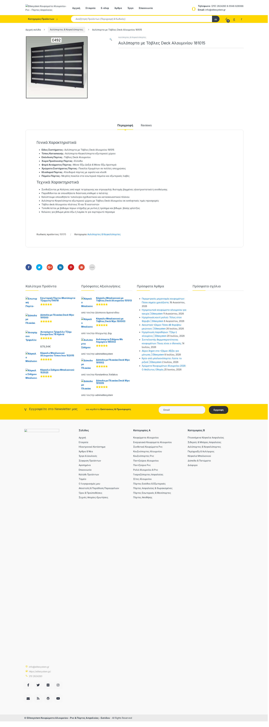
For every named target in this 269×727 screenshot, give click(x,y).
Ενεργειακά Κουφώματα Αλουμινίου (152, 442)
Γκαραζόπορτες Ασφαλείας (148, 474)
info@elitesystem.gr (39, 666)
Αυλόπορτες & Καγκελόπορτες (66, 29)
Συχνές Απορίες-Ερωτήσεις (93, 497)
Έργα (130, 8)
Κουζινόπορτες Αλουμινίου (147, 451)
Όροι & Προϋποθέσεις (90, 493)
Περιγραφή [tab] (125, 125)
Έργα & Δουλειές (88, 456)
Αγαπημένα (85, 465)
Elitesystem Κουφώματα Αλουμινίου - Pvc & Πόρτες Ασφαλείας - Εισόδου (68, 718)
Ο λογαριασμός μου (89, 483)
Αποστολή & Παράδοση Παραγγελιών (99, 488)
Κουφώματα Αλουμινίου (146, 437)
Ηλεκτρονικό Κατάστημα (92, 446)
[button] (110, 39)
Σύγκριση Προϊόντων (90, 460)
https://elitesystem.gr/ (40, 671)
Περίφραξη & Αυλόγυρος (201, 451)
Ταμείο (82, 479)
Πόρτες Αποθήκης (142, 497)
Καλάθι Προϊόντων (89, 474)
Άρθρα (118, 8)
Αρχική (76, 8)
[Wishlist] (234, 18)
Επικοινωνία (146, 8)
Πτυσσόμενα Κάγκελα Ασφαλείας (206, 437)
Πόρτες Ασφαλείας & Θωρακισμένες (152, 488)
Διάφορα (193, 465)
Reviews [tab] (146, 125)
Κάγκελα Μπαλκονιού (199, 456)
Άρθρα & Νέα (86, 451)
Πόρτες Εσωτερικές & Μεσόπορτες (152, 493)
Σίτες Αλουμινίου (142, 479)
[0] (226, 18)
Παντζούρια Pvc (142, 465)
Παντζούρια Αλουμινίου (146, 460)
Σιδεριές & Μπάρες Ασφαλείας (204, 442)
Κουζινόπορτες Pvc (143, 456)
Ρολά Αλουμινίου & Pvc (145, 469)
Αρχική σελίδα (33, 29)
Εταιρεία (90, 8)
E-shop (105, 8)
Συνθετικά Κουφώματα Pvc (148, 446)
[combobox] (141, 19)
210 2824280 (35, 676)
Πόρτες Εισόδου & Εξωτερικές (149, 483)
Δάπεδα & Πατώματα (199, 460)
